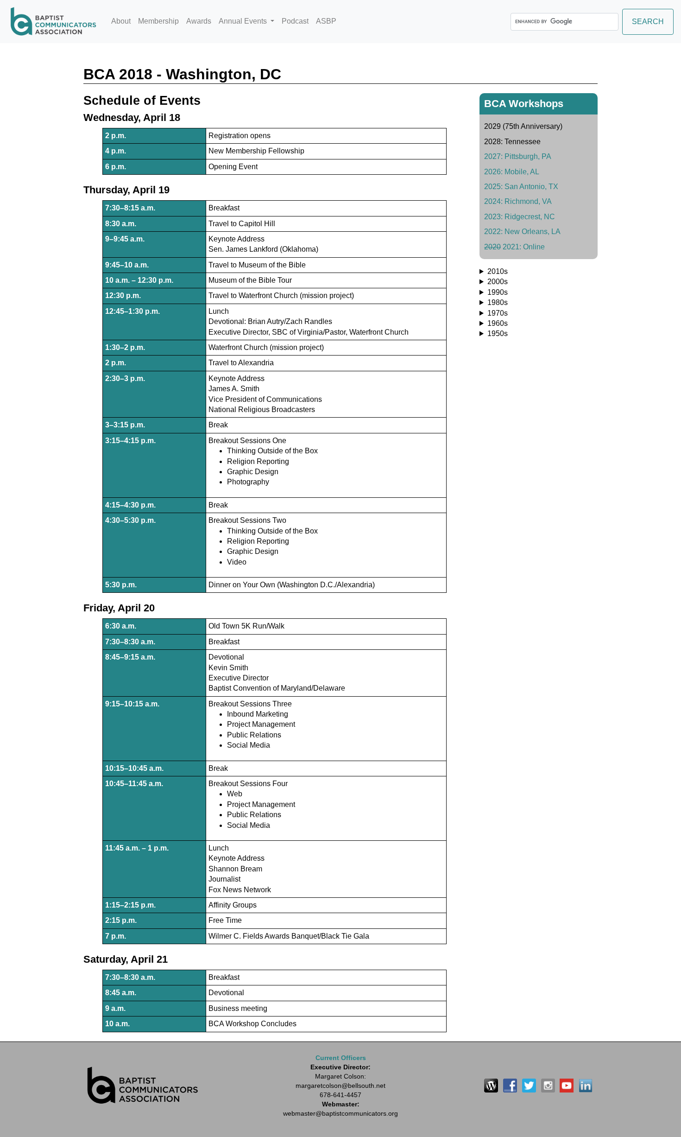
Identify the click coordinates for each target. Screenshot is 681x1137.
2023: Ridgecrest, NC (519, 217)
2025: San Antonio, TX (521, 187)
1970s (497, 313)
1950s (497, 333)
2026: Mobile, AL (511, 172)
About (121, 21)
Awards (198, 21)
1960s (497, 323)
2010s (497, 271)
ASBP (326, 21)
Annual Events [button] (244, 21)
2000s (497, 282)
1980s (497, 302)
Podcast (295, 21)
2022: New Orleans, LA (522, 231)
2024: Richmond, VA (518, 201)
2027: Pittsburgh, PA (517, 156)
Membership (158, 21)
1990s (497, 292)
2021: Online (514, 247)
